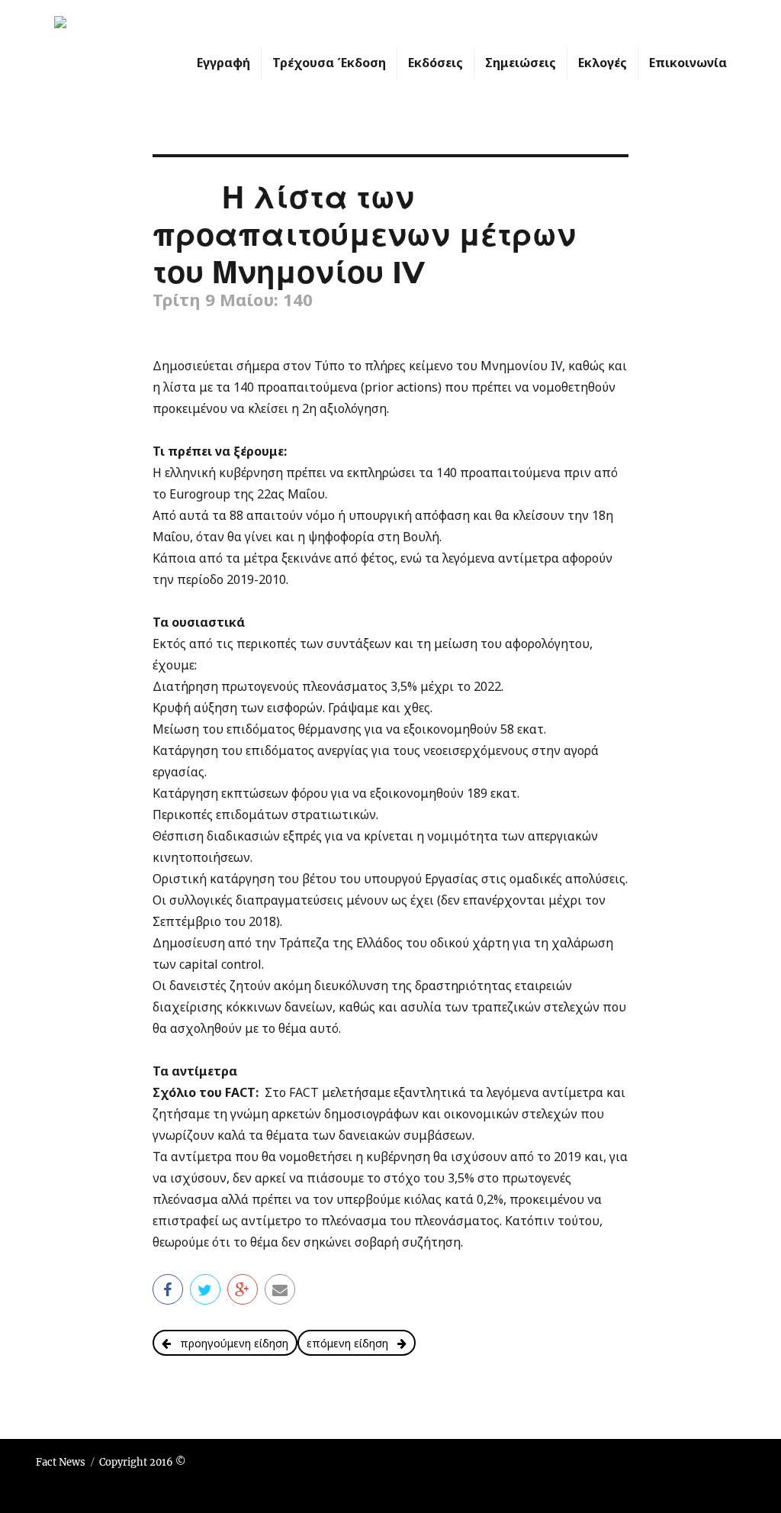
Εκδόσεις (435, 62)
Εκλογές (602, 62)
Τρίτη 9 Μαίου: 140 (233, 299)
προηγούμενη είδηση (229, 1343)
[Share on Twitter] (205, 1288)
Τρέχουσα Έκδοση (329, 62)
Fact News (60, 1462)
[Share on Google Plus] (242, 1288)
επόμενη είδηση (352, 1343)
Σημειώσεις (520, 62)
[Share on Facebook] (168, 1288)
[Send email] (280, 1288)
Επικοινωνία (688, 62)
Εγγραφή (223, 62)
